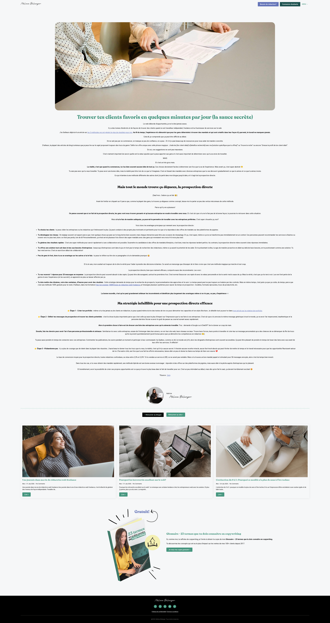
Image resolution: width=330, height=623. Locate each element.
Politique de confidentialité (159, 611)
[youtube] (169, 606)
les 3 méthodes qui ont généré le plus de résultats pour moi (109, 132)
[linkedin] (165, 606)
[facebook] (155, 606)
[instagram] (160, 606)
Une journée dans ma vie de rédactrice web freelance (49, 480)
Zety (168, 375)
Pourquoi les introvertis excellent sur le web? (142, 480)
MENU (304, 4)
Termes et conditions (172, 611)
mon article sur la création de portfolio (247, 311)
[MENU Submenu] (307, 4)
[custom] (174, 606)
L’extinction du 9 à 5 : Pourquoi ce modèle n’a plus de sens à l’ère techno (252, 480)
